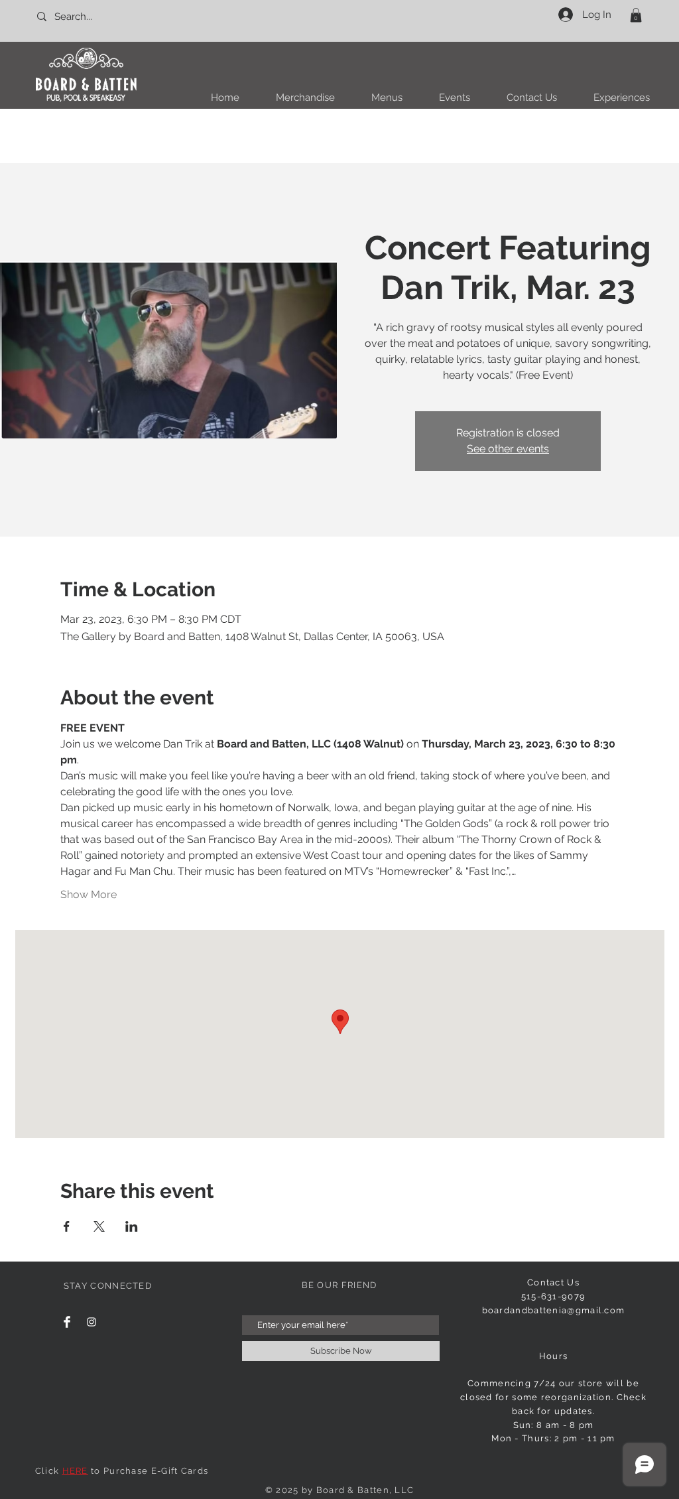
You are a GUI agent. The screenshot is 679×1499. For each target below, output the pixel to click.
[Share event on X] (99, 1226)
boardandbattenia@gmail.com (553, 1310)
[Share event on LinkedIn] (131, 1226)
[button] (636, 15)
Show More (88, 894)
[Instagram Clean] (91, 1322)
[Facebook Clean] (67, 1322)
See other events (508, 448)
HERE (75, 1471)
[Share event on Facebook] (66, 1226)
